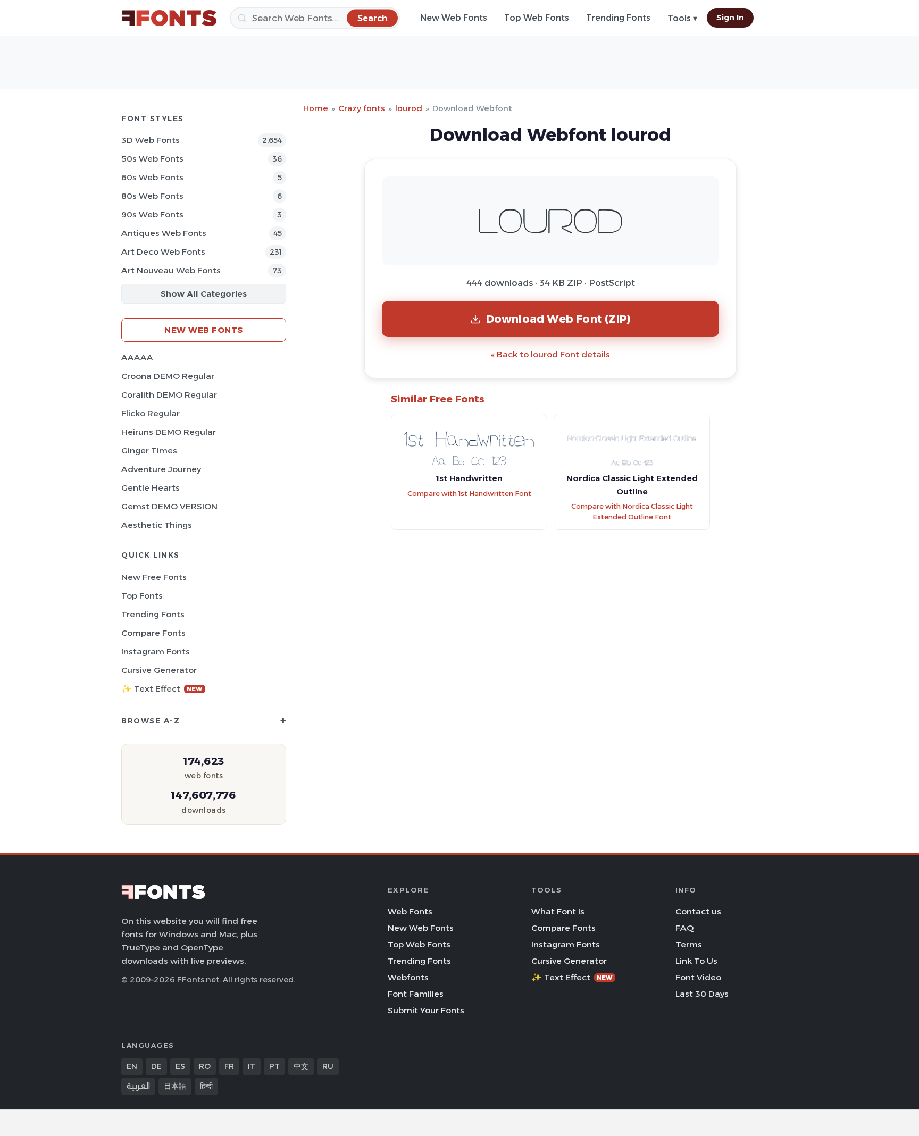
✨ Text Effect (162, 689)
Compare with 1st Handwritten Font (469, 494)
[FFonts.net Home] (169, 18)
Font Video (698, 977)
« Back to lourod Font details (550, 354)
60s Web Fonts (152, 177)
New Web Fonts (453, 18)
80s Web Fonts (152, 196)
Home (315, 108)
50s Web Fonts (152, 159)
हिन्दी (206, 1086)
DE (156, 1066)
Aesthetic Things (156, 525)
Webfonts (408, 977)
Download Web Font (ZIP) (558, 318)
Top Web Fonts (536, 18)
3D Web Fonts (150, 140)
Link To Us (696, 961)
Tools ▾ (682, 18)
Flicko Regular (150, 413)
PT (274, 1066)
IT (251, 1066)
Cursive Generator (159, 670)
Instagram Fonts (155, 651)
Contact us (698, 911)
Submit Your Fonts (426, 1010)
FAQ (684, 928)
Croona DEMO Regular (167, 376)
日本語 (175, 1086)
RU (327, 1066)
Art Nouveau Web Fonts (171, 270)
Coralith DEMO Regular (169, 395)
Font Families (416, 994)
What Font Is (557, 911)
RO (205, 1066)
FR (229, 1066)
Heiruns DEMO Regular (168, 432)
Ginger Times (149, 450)
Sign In (730, 17)
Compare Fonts (153, 633)
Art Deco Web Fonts (163, 252)
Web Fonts (410, 911)
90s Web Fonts (152, 214)
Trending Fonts (618, 18)
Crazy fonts (361, 108)
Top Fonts (142, 596)
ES (180, 1066)
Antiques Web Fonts (163, 233)
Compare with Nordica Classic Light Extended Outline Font (632, 511)
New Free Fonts (154, 577)
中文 (301, 1066)
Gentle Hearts (150, 488)
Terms (688, 944)
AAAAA (137, 357)
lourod (408, 108)
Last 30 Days (702, 994)
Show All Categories (204, 294)
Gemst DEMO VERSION (169, 506)
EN (132, 1066)
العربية (138, 1086)
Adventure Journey (161, 469)
